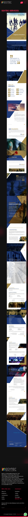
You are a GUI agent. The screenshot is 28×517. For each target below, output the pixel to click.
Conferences (5, 495)
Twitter (16, 493)
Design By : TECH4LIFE (20, 514)
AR (21, 2)
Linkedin (17, 495)
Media (3, 497)
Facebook (17, 491)
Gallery (3, 499)
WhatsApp (17, 497)
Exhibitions (4, 493)
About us (4, 491)
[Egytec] (12, 2)
